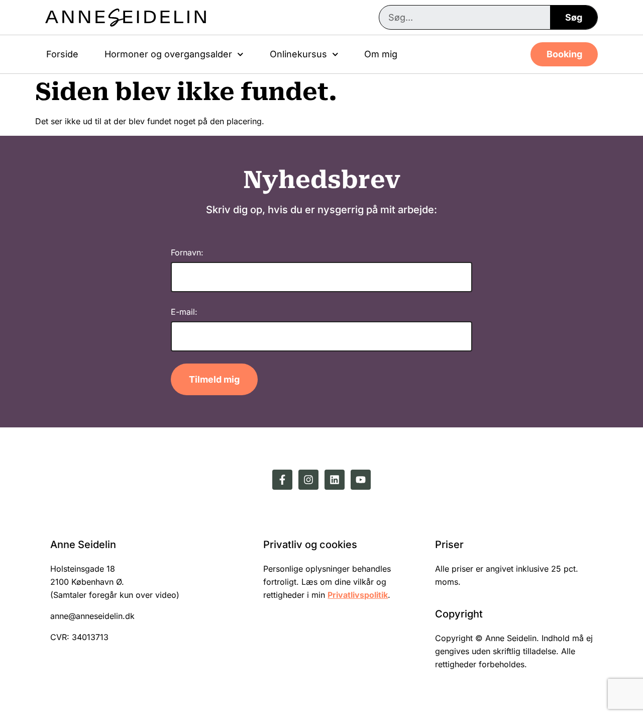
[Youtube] (361, 480)
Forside (62, 54)
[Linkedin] (335, 480)
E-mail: (184, 312)
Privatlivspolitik (358, 595)
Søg (573, 17)
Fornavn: (187, 252)
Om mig (380, 54)
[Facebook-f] (282, 480)
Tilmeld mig (214, 379)
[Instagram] (308, 480)
